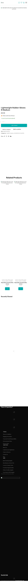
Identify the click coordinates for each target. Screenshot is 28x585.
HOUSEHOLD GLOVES (19, 133)
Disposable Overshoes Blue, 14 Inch (7, 283)
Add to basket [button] (7, 288)
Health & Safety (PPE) (6, 279)
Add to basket (14, 125)
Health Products (10, 133)
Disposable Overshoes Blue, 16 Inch (20, 283)
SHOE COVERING (9, 281)
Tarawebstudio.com (19, 580)
